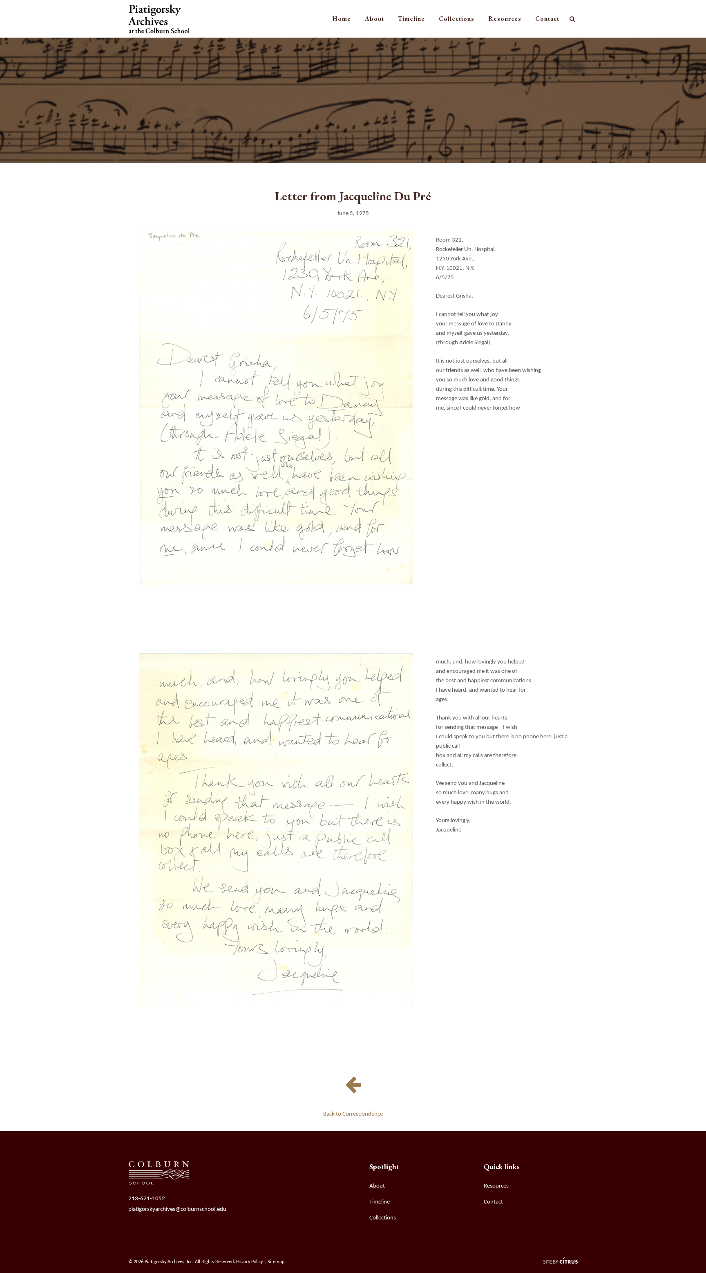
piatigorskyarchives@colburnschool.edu (177, 1209)
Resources (496, 1186)
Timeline (379, 1202)
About (377, 1186)
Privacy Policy (249, 1262)
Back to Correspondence (353, 1114)
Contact (493, 1202)
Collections (382, 1218)
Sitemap (276, 1262)
